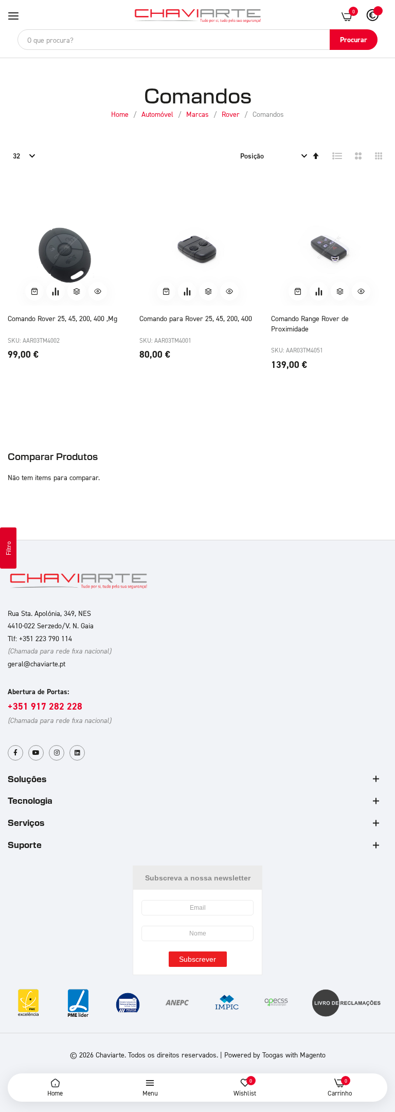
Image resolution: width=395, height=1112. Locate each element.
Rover (232, 114)
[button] (76, 291)
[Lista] (337, 156)
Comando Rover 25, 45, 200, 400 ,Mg (62, 318)
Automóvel (158, 114)
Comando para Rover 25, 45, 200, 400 (195, 318)
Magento (313, 1054)
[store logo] (197, 16)
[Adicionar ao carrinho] (34, 291)
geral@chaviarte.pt (36, 663)
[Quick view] (97, 291)
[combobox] (197, 39)
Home (121, 114)
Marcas (198, 114)
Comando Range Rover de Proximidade (310, 323)
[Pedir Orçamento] (55, 291)
